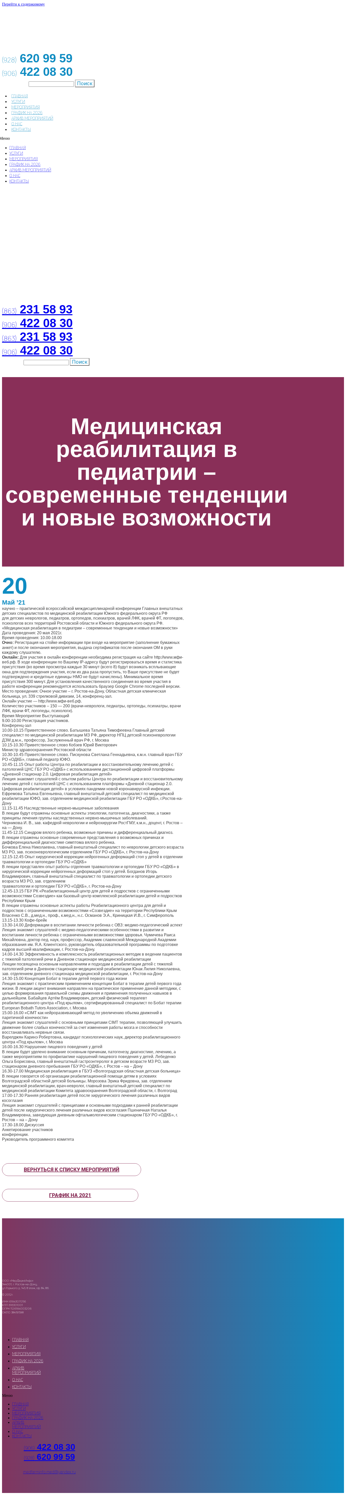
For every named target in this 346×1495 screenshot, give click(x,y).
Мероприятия (25, 107)
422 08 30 (37, 323)
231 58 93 (37, 309)
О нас (16, 124)
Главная (19, 96)
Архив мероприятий (32, 118)
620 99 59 (49, 1457)
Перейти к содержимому (23, 4)
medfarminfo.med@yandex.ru (49, 1472)
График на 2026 (27, 112)
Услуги (18, 101)
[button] (71, 1169)
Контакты (21, 129)
